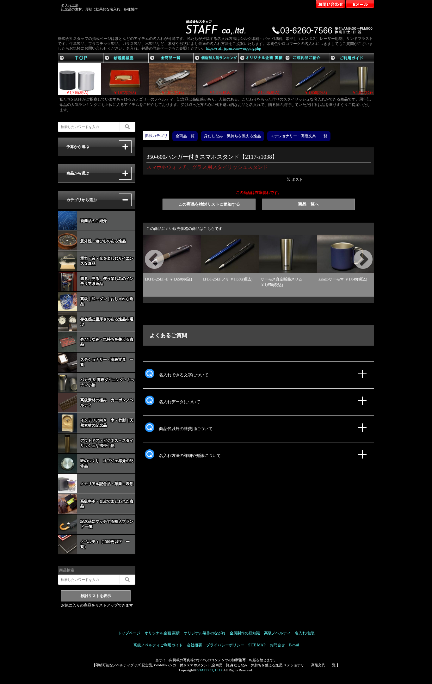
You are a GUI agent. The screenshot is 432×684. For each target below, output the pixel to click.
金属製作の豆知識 (245, 633)
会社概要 (194, 645)
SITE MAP (257, 645)
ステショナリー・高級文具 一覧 (298, 136)
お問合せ (277, 645)
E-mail (294, 645)
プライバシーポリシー (225, 645)
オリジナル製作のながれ (204, 633)
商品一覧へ (308, 204)
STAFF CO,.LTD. (210, 670)
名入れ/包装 (305, 633)
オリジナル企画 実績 (162, 633)
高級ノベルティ (277, 633)
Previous (146, 252)
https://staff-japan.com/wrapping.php (233, 48)
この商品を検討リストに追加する (209, 204)
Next (355, 252)
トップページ (129, 633)
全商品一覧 (185, 136)
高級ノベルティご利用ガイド (158, 645)
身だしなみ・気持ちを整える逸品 (232, 136)
